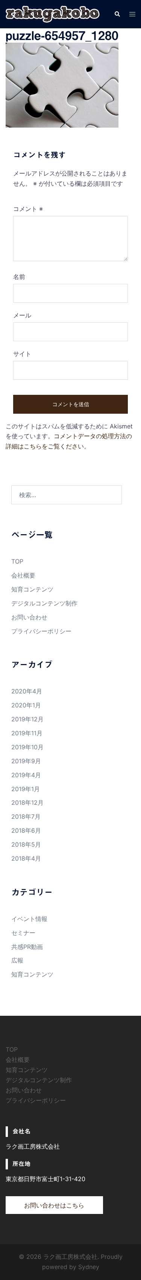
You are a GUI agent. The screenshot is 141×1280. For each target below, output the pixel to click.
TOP (17, 561)
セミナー (23, 933)
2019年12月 (27, 719)
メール (22, 315)
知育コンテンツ (32, 589)
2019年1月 (25, 789)
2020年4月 (26, 691)
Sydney (88, 1267)
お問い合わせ (29, 617)
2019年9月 (26, 761)
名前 (19, 276)
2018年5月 (26, 844)
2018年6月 (26, 830)
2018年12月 (27, 802)
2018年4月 (26, 858)
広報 (17, 960)
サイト (22, 353)
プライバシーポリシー (41, 631)
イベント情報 (29, 919)
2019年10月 (27, 747)
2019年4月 (26, 775)
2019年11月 (26, 733)
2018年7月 (26, 816)
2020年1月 (26, 705)
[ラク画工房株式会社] (53, 13)
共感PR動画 (27, 946)
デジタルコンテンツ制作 (44, 603)
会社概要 (23, 575)
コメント (28, 209)
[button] (117, 14)
